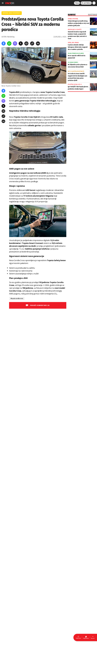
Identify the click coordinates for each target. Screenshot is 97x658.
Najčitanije (86, 638)
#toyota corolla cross (17, 298)
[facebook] (4, 43)
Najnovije (78, 638)
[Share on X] (21, 43)
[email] (26, 43)
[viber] (15, 43)
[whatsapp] (9, 43)
